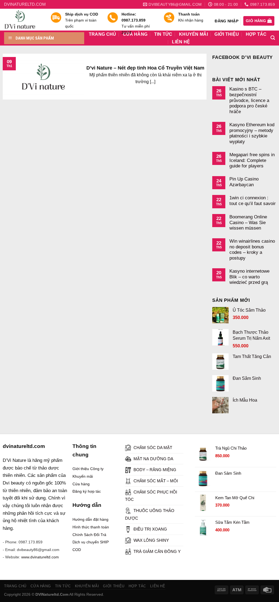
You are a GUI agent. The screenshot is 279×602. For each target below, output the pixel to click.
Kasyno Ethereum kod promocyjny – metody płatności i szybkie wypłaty (251, 133)
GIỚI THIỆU (226, 34)
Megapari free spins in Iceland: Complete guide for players (252, 160)
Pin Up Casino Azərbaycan (244, 181)
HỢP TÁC (256, 34)
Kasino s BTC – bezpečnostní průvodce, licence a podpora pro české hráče (249, 100)
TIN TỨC (63, 586)
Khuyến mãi (82, 476)
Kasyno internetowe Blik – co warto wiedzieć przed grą (249, 276)
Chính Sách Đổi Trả (89, 534)
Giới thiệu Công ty (88, 468)
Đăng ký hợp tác (86, 491)
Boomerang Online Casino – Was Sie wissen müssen (248, 222)
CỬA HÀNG (41, 586)
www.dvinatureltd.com (40, 557)
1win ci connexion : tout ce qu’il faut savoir (252, 200)
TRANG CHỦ (15, 586)
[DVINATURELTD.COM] (23, 20)
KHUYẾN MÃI (87, 586)
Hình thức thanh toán (90, 527)
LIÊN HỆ (181, 42)
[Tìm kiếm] (273, 37)
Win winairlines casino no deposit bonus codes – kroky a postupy (252, 249)
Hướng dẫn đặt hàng (90, 519)
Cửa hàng (81, 484)
